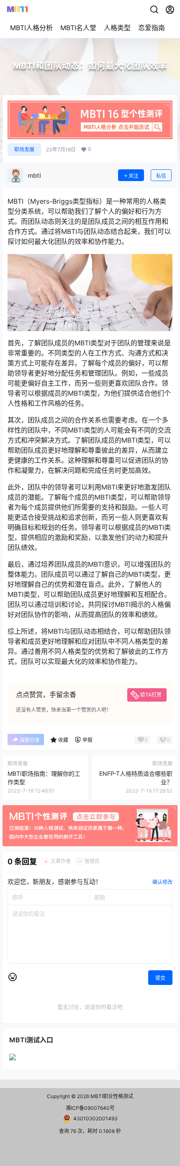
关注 (134, 176)
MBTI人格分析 (31, 27)
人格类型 (117, 27)
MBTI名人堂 (78, 27)
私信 (161, 176)
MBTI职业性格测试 (111, 1096)
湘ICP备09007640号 (90, 1108)
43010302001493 (95, 1118)
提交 (160, 978)
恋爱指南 (151, 27)
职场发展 (24, 149)
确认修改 (162, 882)
